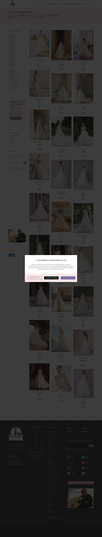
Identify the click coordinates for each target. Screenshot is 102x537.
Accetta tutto (68, 277)
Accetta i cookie (51, 277)
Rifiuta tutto (34, 277)
